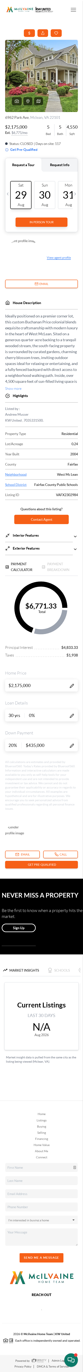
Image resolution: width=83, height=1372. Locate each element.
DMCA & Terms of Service (53, 1366)
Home (42, 1114)
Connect (41, 1157)
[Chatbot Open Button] (71, 1360)
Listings (42, 1120)
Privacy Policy (22, 1366)
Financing (41, 1139)
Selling (41, 1132)
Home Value (42, 1145)
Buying (41, 1126)
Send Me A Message (41, 1257)
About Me (41, 1151)
